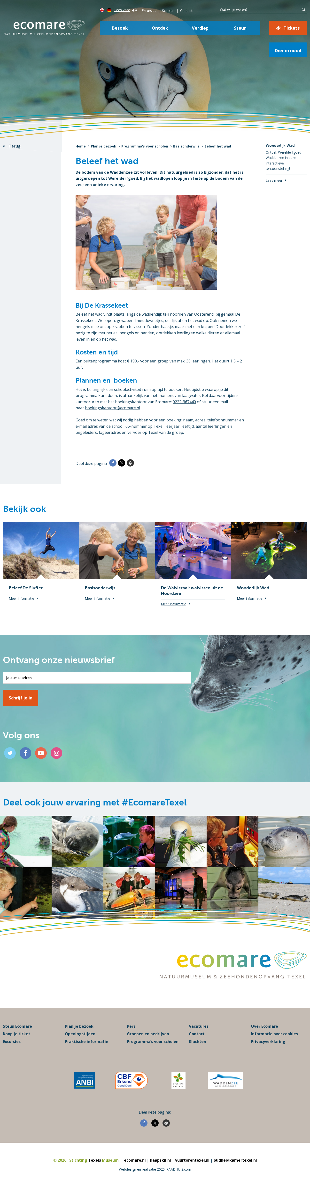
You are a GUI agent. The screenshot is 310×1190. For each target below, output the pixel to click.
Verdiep (200, 28)
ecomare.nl (135, 1160)
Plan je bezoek (103, 146)
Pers (131, 1026)
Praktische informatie (86, 1041)
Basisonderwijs (186, 146)
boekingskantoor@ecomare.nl (112, 407)
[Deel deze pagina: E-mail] (130, 463)
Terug (15, 146)
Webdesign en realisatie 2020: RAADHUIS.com (155, 1169)
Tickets (292, 28)
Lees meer (274, 180)
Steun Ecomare (17, 1026)
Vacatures (199, 1026)
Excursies (149, 10)
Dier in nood (288, 50)
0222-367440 (184, 401)
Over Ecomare (264, 1026)
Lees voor (122, 10)
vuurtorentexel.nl (192, 1160)
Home (81, 146)
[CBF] (131, 1080)
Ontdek (160, 28)
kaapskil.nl (160, 1160)
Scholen (168, 10)
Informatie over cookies (274, 1033)
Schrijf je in (20, 698)
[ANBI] (84, 1080)
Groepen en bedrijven (148, 1033)
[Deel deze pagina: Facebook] (112, 463)
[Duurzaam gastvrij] (178, 1080)
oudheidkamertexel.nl (235, 1160)
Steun (240, 28)
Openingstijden (80, 1033)
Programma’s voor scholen (144, 146)
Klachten (197, 1041)
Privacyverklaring (268, 1041)
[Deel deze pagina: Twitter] (121, 463)
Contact (186, 10)
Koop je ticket (16, 1033)
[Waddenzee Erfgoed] (225, 1080)
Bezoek (120, 28)
